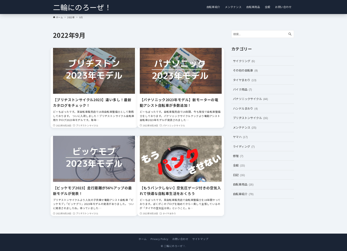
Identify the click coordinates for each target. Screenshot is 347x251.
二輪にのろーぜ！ (82, 7)
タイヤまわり (244, 80)
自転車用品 (243, 184)
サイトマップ (200, 239)
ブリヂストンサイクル (250, 118)
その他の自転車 (245, 70)
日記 (239, 175)
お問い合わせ (180, 239)
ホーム (143, 239)
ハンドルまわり (245, 108)
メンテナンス (244, 127)
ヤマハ (240, 137)
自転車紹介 (243, 194)
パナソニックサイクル (250, 99)
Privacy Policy (159, 239)
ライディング (244, 146)
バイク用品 (242, 89)
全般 (239, 165)
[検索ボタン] (290, 34)
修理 (238, 156)
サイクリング (244, 61)
